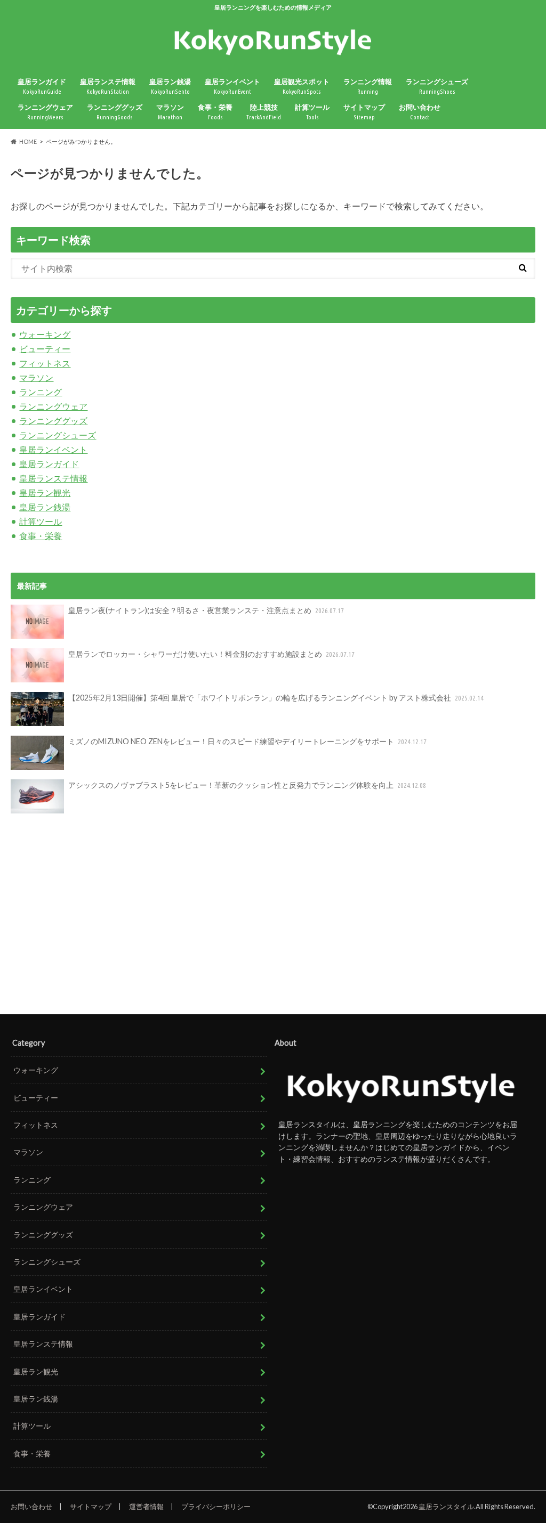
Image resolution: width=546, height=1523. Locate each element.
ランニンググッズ (114, 111)
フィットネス (44, 363)
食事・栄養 (215, 111)
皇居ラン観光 (44, 492)
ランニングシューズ (437, 86)
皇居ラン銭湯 (170, 86)
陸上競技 (263, 111)
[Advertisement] (273, 914)
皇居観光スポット (302, 86)
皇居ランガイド (42, 86)
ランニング (40, 392)
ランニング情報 (367, 86)
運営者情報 (146, 1506)
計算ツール (312, 111)
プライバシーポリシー (216, 1506)
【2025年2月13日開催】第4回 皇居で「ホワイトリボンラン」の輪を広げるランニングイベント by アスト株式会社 (276, 697)
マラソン (170, 111)
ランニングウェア (45, 111)
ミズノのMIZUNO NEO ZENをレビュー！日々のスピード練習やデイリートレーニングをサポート (247, 741)
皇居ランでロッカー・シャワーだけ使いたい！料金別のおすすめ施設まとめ (211, 653)
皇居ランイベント (232, 86)
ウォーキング (44, 334)
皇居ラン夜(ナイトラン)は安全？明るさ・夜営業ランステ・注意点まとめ (206, 610)
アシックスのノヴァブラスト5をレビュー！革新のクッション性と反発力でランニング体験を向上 (247, 784)
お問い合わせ (419, 111)
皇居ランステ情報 (107, 86)
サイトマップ (364, 111)
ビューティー (44, 349)
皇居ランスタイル (446, 1506)
